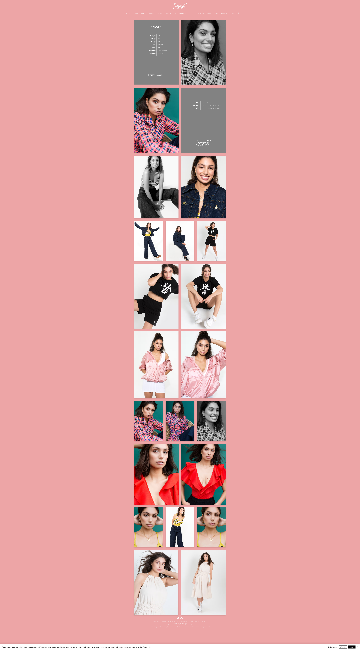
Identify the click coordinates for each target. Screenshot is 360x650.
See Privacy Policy (145, 647)
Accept (352, 647)
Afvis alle (343, 647)
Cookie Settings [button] (332, 647)
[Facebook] (181, 618)
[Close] (358, 646)
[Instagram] (178, 618)
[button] (122, 13)
